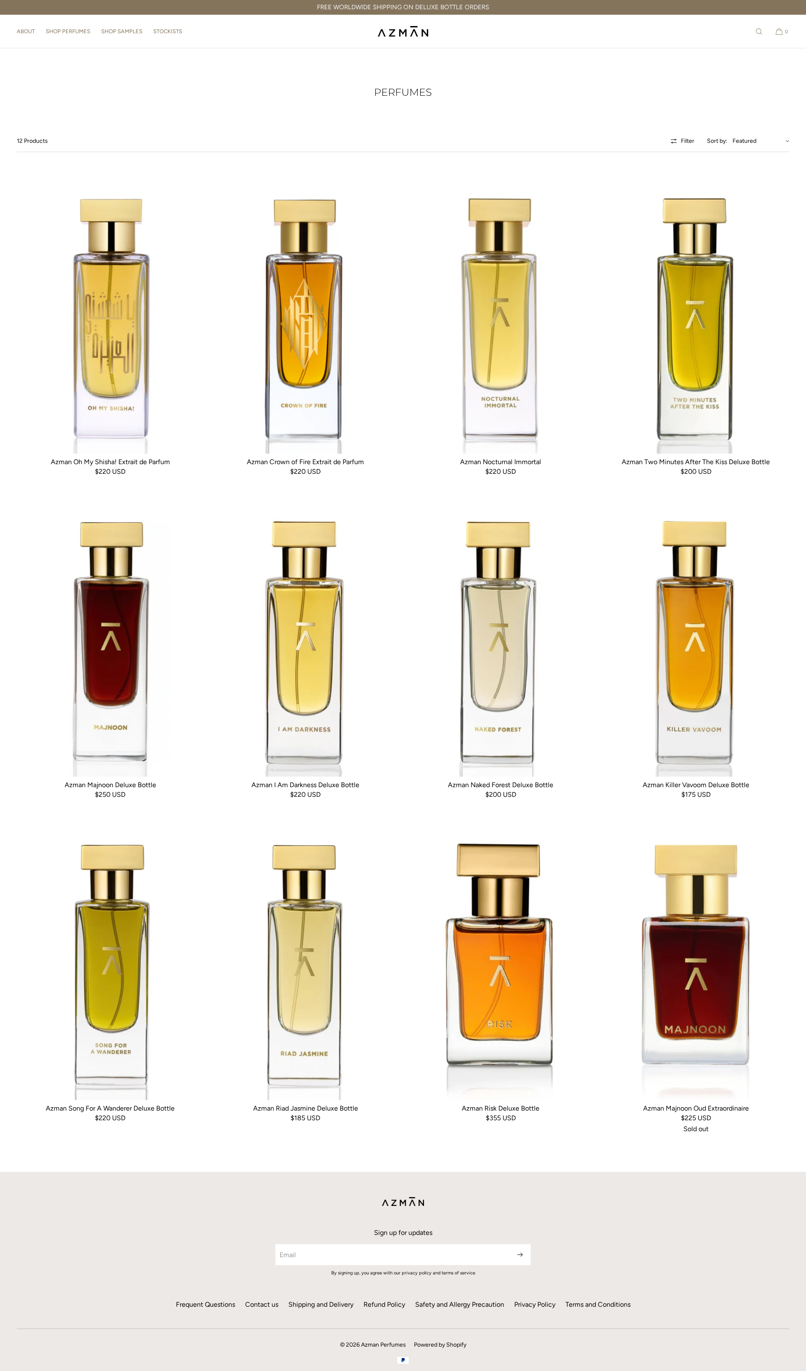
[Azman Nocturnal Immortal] (500, 313)
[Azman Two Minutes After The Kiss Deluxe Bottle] (695, 313)
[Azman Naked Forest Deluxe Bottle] (500, 636)
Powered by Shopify (440, 1344)
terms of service (458, 1273)
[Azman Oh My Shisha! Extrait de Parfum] (110, 313)
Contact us (261, 1304)
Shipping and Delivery (320, 1304)
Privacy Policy (534, 1304)
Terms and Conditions (598, 1304)
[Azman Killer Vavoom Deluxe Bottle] (695, 636)
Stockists (167, 31)
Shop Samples (121, 31)
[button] (759, 31)
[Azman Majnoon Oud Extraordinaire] (695, 959)
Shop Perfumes (68, 31)
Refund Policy (384, 1304)
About (26, 31)
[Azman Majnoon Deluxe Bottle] (110, 636)
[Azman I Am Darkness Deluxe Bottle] (305, 636)
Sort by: (717, 140)
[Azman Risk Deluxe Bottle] (500, 959)
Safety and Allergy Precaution (459, 1304)
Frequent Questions (205, 1304)
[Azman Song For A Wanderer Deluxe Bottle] (110, 959)
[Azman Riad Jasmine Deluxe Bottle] (305, 959)
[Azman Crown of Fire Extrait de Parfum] (305, 313)
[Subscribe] (520, 1254)
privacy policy (417, 1273)
